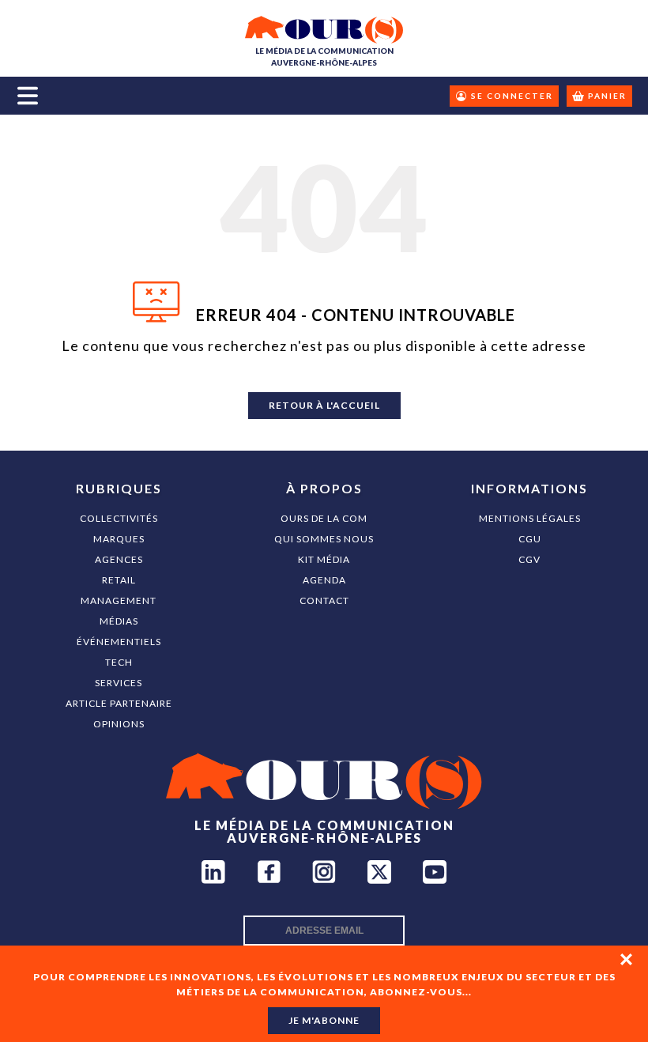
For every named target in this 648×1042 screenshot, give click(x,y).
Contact (324, 600)
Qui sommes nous (324, 539)
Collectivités (119, 518)
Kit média (324, 559)
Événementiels (119, 641)
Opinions (119, 724)
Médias (119, 621)
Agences (119, 559)
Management (118, 600)
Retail (119, 580)
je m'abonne (324, 1020)
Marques (119, 539)
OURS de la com (324, 518)
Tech (119, 662)
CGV (529, 559)
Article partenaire (119, 703)
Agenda (324, 580)
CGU (529, 539)
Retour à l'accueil (324, 405)
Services (118, 683)
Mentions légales (530, 518)
